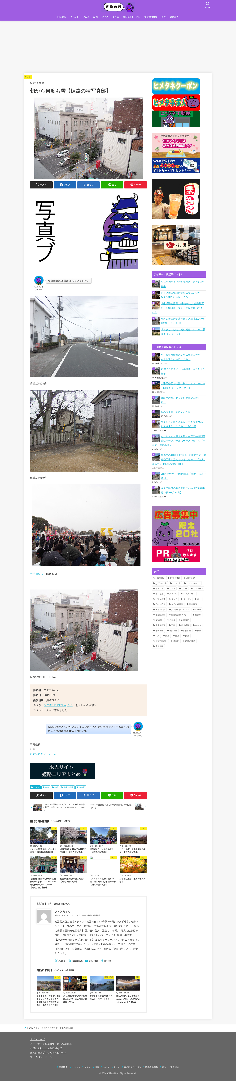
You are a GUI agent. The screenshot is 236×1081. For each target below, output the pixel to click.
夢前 (56, 787)
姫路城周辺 (161, 615)
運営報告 (174, 17)
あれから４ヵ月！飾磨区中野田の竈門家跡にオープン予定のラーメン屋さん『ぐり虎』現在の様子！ (178, 441)
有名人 (198, 625)
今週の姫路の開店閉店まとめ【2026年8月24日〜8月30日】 (183, 321)
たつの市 (176, 583)
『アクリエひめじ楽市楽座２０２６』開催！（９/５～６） (183, 331)
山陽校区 (185, 620)
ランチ (174, 599)
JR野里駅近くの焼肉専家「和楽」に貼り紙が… (183, 476)
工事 (173, 625)
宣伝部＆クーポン (131, 17)
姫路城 (198, 609)
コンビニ (159, 594)
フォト (28, 77)
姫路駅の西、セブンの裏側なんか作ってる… (183, 400)
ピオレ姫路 (161, 599)
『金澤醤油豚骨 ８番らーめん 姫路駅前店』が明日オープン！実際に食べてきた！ (178, 308)
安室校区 (159, 620)
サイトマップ (37, 1039)
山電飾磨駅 (161, 625)
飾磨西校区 (190, 641)
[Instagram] (75, 960)
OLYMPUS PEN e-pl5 (57, 705)
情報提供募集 (150, 17)
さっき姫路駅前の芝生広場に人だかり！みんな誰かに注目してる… (183, 295)
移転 (199, 631)
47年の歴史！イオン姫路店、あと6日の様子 (182, 284)
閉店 (167, 636)
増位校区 (193, 604)
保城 (47, 787)
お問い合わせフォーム (43, 753)
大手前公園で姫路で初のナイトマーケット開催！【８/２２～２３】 (183, 385)
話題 (95, 17)
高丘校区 (159, 646)
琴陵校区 (173, 631)
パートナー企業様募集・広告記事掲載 (51, 1044)
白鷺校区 (187, 631)
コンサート (198, 588)
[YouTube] (91, 960)
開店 (177, 636)
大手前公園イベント (180, 609)
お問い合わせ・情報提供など (46, 1048)
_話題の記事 (161, 583)
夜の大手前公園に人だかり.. (176, 412)
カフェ (172, 588)
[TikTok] (106, 960)
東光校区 (159, 631)
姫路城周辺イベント (180, 615)
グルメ (86, 17)
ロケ (199, 599)
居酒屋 (172, 620)
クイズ (105, 17)
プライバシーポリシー (42, 1057)
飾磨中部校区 (161, 641)
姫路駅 (82, 787)
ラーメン (187, 599)
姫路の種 (111, 1073)
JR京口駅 (160, 578)
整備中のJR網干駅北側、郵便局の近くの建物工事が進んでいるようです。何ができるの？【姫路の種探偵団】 (179, 459)
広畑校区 (185, 625)
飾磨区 (176, 641)
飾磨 (187, 636)
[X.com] (60, 960)
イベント (74, 17)
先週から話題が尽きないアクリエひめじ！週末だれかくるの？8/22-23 (182, 424)
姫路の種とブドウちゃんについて (48, 1052)
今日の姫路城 (177, 604)
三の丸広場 (161, 604)
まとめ (116, 17)
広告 (164, 17)
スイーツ (173, 594)
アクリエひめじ (193, 583)
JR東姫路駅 (175, 578)
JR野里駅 (190, 578)
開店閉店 (61, 17)
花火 (158, 636)
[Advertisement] (118, 44)
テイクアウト (189, 594)
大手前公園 (36, 573)
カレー (184, 588)
